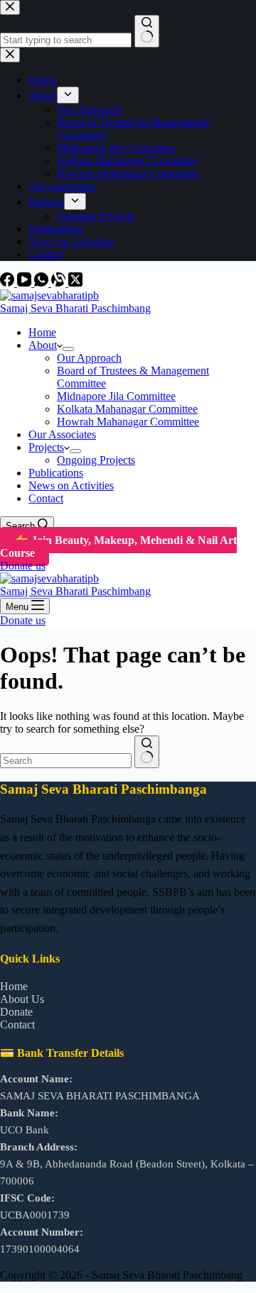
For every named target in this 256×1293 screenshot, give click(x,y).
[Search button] (146, 752)
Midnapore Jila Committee (116, 396)
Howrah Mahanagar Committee (128, 422)
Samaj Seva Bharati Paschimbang (75, 308)
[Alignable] (59, 283)
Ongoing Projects (96, 460)
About (42, 345)
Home (42, 332)
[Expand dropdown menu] (68, 349)
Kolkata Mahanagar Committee (127, 409)
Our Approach (89, 358)
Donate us (23, 566)
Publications (55, 473)
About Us (22, 999)
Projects (46, 447)
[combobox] (66, 760)
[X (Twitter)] (75, 283)
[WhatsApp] (42, 283)
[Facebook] (8, 283)
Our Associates (62, 434)
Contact (45, 498)
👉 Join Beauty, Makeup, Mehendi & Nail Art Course (118, 546)
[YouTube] (25, 283)
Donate (16, 1012)
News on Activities (71, 485)
